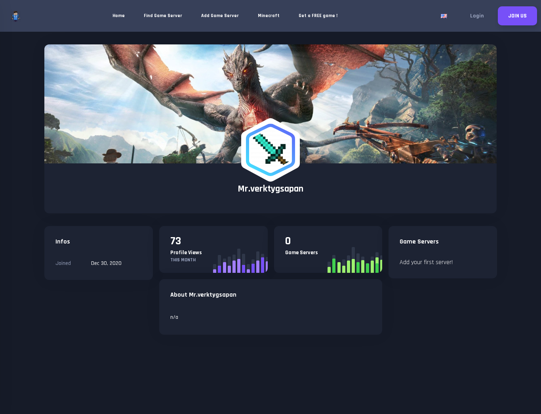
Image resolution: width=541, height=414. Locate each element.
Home (118, 16)
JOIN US (517, 15)
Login (477, 15)
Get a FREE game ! (318, 16)
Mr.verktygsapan (270, 189)
